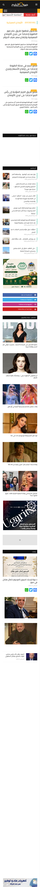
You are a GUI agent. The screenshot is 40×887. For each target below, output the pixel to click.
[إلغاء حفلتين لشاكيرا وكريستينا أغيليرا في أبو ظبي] (20, 394)
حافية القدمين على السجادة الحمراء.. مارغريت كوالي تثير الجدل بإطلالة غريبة (20, 345)
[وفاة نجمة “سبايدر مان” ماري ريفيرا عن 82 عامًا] (20, 452)
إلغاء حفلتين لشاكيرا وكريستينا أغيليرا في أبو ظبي (22, 406)
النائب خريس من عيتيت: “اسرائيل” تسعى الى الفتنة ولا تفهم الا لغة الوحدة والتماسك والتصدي (23, 198)
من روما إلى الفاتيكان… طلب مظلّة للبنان (23, 239)
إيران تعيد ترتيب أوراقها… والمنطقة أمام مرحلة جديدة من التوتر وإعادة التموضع (23, 175)
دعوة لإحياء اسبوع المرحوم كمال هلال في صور (20, 581)
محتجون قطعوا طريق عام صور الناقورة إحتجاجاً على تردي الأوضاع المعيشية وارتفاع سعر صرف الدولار (20, 34)
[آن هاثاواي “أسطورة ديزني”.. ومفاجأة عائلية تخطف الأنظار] (20, 363)
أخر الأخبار (34, 30)
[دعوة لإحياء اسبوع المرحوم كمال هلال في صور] (20, 566)
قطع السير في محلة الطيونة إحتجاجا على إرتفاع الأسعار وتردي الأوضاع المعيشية (21, 69)
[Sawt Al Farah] (20, 4)
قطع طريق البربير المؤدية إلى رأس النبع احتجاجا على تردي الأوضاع (20, 93)
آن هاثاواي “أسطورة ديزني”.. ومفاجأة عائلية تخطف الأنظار (21, 376)
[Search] (3, 4)
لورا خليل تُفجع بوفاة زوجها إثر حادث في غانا (24, 435)
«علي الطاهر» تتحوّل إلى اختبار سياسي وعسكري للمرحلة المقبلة (24, 249)
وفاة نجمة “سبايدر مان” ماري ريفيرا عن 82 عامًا (22, 464)
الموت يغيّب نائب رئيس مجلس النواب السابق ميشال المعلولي (14, 655)
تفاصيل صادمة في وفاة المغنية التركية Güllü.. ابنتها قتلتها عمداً (21, 494)
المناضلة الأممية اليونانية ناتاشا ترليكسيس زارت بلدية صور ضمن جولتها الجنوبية (23, 221)
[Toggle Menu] (5, 11)
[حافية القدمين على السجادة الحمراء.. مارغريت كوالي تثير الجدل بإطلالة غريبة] (20, 332)
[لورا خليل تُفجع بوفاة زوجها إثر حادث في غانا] (20, 423)
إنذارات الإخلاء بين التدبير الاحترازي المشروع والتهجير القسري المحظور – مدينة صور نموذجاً (24, 186)
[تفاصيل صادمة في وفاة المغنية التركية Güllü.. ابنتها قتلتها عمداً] (20, 481)
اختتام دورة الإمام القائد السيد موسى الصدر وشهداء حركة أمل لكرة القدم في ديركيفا (23, 211)
